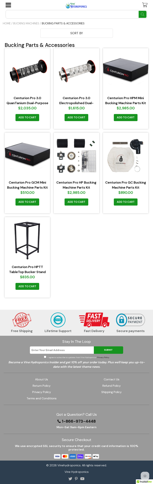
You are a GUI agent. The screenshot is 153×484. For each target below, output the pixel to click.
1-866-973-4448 (79, 421)
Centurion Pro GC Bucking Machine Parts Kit (125, 185)
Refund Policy (111, 386)
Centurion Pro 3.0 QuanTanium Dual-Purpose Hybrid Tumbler (27, 101)
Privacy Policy (103, 357)
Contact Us (111, 379)
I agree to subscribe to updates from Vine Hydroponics (78, 357)
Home (7, 23)
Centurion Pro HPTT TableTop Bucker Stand (27, 269)
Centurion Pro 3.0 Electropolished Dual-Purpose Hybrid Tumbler (76, 101)
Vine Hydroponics (77, 472)
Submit (108, 349)
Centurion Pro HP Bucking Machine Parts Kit (76, 185)
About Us (41, 379)
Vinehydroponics (69, 465)
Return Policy (42, 386)
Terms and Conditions (41, 398)
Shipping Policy (111, 392)
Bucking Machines (26, 23)
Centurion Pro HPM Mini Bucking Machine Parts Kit (125, 100)
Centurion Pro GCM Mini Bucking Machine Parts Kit (27, 185)
